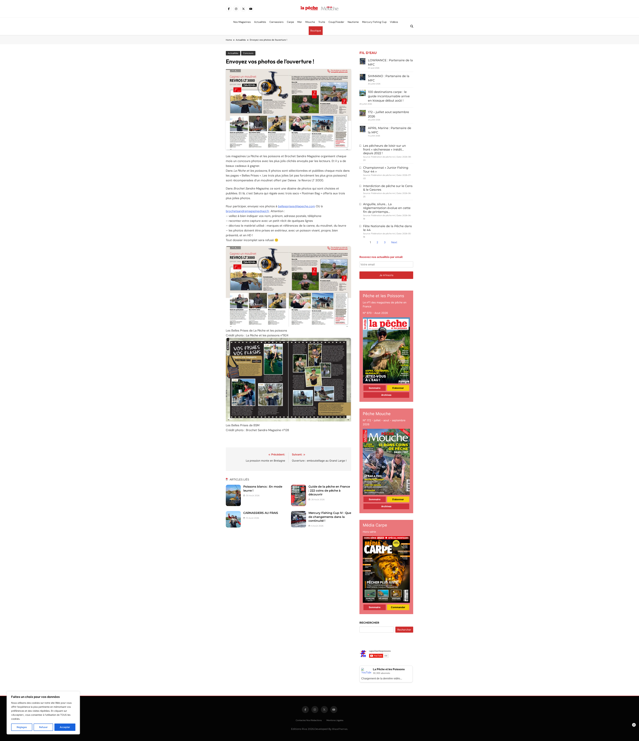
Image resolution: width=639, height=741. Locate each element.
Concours (248, 53)
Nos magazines (242, 22)
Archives (386, 394)
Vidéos (394, 22)
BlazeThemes (339, 729)
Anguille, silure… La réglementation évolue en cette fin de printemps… (387, 208)
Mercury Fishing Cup (374, 22)
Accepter (65, 727)
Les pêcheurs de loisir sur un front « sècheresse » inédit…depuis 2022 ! (384, 149)
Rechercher (369, 622)
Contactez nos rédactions (309, 720)
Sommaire (374, 387)
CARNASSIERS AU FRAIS (260, 513)
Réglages (22, 727)
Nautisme (353, 22)
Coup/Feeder (336, 22)
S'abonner (398, 387)
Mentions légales (334, 720)
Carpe (290, 22)
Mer (299, 22)
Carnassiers (276, 22)
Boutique (315, 30)
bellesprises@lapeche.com (296, 206)
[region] (43, 712)
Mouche (310, 22)
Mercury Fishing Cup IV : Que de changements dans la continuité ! (330, 516)
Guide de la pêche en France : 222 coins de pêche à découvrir (329, 490)
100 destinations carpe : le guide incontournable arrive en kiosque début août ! (389, 96)
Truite (321, 22)
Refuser (43, 727)
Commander (398, 607)
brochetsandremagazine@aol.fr (247, 211)
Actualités (260, 22)
